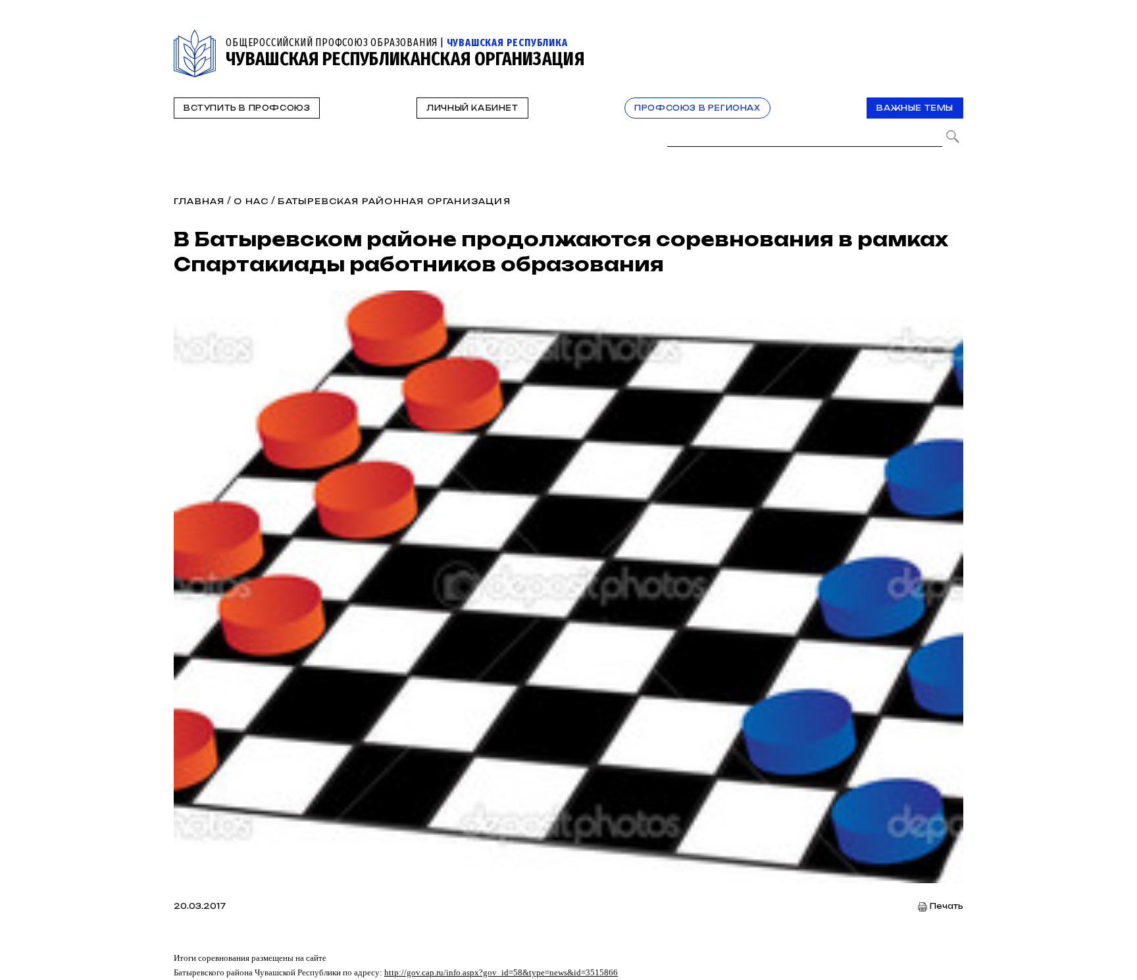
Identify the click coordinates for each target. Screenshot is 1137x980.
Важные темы (914, 108)
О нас (251, 201)
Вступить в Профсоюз (247, 108)
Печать (946, 906)
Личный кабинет (472, 108)
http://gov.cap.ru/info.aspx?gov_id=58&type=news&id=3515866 (501, 972)
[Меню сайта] (952, 37)
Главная (199, 201)
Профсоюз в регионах (697, 108)
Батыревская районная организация (394, 201)
